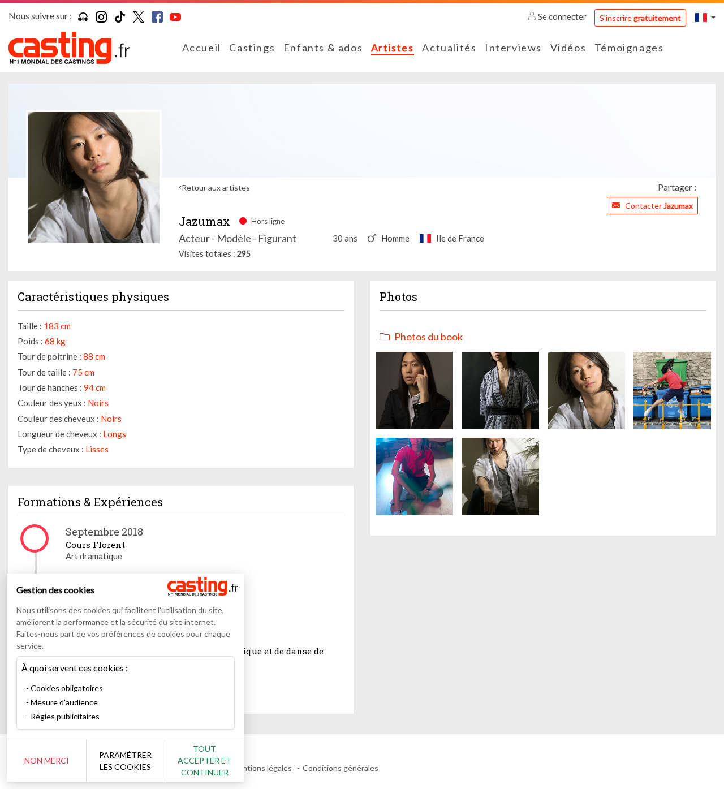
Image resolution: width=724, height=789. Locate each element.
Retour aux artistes (216, 187)
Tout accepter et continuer (204, 760)
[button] (705, 17)
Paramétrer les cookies (125, 760)
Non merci (46, 760)
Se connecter (562, 16)
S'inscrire (640, 18)
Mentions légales (261, 768)
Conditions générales (340, 768)
